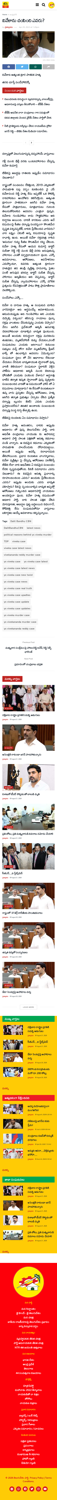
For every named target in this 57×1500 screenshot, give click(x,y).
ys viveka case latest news (19, 568)
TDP (6, 541)
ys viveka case (12, 561)
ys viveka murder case (17, 615)
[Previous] (25, 142)
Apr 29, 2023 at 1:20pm (29, 27)
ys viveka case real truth (18, 588)
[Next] (31, 142)
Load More (28, 1007)
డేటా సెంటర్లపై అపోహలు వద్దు (16, 991)
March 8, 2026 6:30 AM (44, 1159)
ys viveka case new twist (18, 574)
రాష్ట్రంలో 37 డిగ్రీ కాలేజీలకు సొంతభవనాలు (22, 912)
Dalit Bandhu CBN (20, 521)
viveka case (18, 541)
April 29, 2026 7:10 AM (44, 1144)
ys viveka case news (15, 581)
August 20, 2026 (16, 917)
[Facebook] (25, 1489)
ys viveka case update (16, 601)
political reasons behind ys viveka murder (28, 534)
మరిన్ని (5, 1088)
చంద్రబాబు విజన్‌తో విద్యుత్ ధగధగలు (40, 1137)
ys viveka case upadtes (17, 595)
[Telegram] (11, 1489)
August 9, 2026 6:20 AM (44, 1114)
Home (4, 14)
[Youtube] (45, 1489)
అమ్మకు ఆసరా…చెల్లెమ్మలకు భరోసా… (41, 1152)
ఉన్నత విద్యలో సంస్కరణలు (15, 952)
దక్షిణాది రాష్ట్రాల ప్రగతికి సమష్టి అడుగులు (21, 715)
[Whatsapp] (18, 1489)
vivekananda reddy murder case (22, 554)
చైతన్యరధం (9, 27)
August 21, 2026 (16, 719)
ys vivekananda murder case (20, 621)
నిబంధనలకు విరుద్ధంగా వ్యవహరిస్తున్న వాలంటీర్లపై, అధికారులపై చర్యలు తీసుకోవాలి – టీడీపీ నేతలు (29, 101)
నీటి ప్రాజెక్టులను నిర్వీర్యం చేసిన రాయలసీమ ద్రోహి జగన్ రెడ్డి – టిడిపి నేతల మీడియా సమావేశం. (28, 128)
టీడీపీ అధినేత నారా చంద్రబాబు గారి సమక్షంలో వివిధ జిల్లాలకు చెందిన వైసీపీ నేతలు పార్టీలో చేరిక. (28, 115)
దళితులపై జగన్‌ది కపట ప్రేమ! (39, 1123)
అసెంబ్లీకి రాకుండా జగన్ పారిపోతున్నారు (21, 754)
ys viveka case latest (36, 561)
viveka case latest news (17, 548)
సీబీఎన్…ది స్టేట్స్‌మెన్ (12, 873)
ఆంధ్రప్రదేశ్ (13, 14)
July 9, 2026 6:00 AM (43, 1129)
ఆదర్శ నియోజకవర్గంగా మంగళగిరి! (38, 1108)
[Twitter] (31, 1489)
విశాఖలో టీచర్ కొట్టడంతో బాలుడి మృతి (21, 794)
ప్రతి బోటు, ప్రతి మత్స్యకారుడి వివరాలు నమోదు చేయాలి (27, 833)
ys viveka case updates (17, 608)
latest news (33, 528)
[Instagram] (38, 1489)
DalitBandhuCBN (13, 528)
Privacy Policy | (37, 1477)
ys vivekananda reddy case (19, 628)
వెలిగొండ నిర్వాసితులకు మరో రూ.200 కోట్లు (39, 1071)
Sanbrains (50, 1496)
